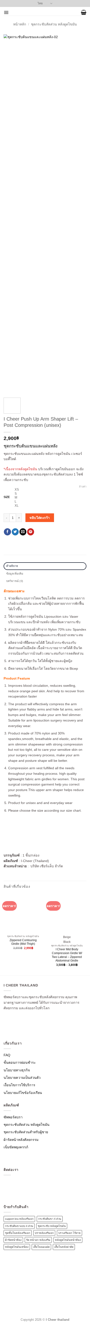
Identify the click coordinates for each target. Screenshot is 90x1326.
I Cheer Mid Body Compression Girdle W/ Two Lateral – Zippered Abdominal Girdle (67, 955)
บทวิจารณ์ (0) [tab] (14, 581)
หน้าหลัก (19, 24)
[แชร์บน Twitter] (15, 531)
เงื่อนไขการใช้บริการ (19, 1085)
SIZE (7, 497)
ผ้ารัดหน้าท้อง (13, 1239)
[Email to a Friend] (22, 531)
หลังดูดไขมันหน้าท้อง (68, 1239)
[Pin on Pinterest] (30, 531)
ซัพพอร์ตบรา (13, 1117)
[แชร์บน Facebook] (7, 531)
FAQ (7, 1055)
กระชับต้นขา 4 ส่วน (49, 1218)
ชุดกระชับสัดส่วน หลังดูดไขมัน (54, 24)
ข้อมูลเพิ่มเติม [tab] (14, 573)
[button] (6, 12)
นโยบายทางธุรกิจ (17, 1070)
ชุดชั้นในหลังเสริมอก (17, 1233)
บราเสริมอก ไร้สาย (69, 1233)
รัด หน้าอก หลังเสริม (38, 1239)
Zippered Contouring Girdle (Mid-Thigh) (23, 942)
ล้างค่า (82, 486)
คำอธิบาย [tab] (12, 565)
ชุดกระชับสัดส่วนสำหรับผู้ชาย (26, 1132)
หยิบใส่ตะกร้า (40, 518)
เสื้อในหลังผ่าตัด (63, 1246)
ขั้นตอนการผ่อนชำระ (20, 1062)
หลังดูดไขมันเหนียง (17, 1246)
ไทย (40, 3)
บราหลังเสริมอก (44, 1233)
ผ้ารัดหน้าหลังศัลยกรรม (21, 1140)
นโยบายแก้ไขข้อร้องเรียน (23, 1093)
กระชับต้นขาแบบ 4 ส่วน (19, 1226)
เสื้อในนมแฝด (41, 1246)
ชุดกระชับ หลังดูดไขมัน (52, 1226)
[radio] (50, 490)
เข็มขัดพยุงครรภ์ (16, 1147)
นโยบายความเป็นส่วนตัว (22, 1078)
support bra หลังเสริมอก (19, 1218)
